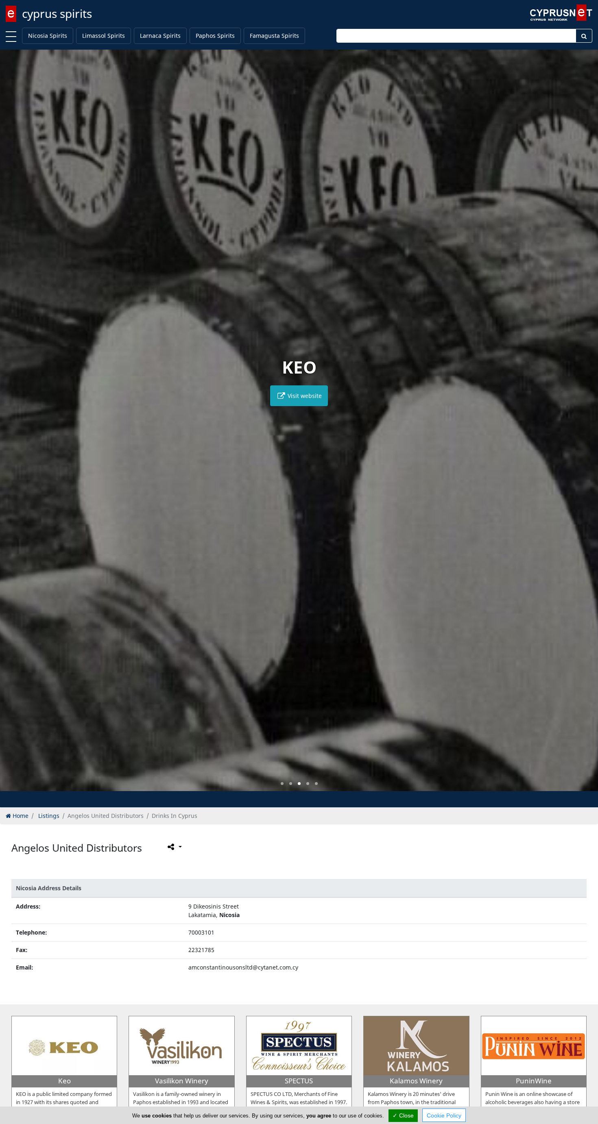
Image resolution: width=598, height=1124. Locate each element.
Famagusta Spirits (274, 36)
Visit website (304, 396)
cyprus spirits (57, 13)
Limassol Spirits (103, 36)
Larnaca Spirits (160, 36)
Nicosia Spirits (47, 36)
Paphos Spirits (215, 36)
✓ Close (403, 1115)
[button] (282, 783)
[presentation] (14, 426)
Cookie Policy (444, 1115)
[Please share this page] (174, 847)
